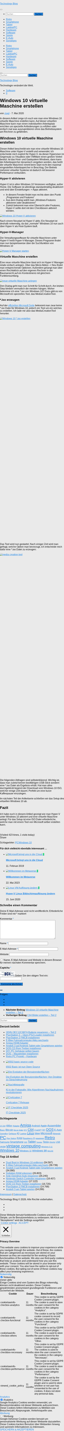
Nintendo (56, 1134)
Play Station (11, 1138)
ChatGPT (38, 1130)
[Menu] (1, 9)
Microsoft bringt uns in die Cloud (24, 860)
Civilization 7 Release (17, 1102)
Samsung (4, 1142)
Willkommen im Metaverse (20, 877)
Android (36, 1125)
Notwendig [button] (5, 1274)
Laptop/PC (11, 27)
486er (9, 1125)
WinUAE (50, 1151)
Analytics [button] (5, 1397)
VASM (3, 1146)
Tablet (9, 24)
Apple (43, 1125)
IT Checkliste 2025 (16, 1112)
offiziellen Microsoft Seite (21, 305)
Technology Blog (9, 3)
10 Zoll (3, 1126)
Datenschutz (20, 1194)
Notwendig (9, 1277)
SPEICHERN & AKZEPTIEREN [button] (17, 1429)
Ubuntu (52, 1142)
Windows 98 (39, 1150)
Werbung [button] (5, 1413)
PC (17, 842)
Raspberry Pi (29, 1138)
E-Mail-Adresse (9, 949)
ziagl (7, 113)
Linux (30, 1133)
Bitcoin (9, 1129)
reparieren (40, 1138)
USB (58, 1142)
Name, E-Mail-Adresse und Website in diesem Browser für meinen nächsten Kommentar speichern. (31, 961)
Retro (9, 19)
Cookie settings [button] (9, 1223)
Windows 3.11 (47, 1147)
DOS (50, 1129)
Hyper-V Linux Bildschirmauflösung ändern (30, 893)
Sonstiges (11, 40)
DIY (44, 1130)
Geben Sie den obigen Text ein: (31, 975)
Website (4, 954)
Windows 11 (26, 1151)
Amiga (25, 1125)
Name (4, 943)
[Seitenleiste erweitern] (1, 990)
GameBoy (4, 1134)
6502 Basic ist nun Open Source (23, 1067)
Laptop (23, 1133)
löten (37, 1133)
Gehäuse (12, 1134)
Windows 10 (25, 842)
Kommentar (7, 918)
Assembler (54, 1125)
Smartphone (12, 22)
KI (18, 1133)
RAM (19, 1138)
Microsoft (46, 1133)
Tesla (46, 1141)
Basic (2, 1130)
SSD (25, 1142)
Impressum (6, 1194)
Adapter (16, 1126)
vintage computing (23, 1146)
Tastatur (39, 1142)
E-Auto (9, 38)
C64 (31, 1129)
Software (10, 32)
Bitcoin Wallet (18, 1130)
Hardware (11, 30)
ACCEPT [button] (24, 1223)
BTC (25, 1130)
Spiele (9, 35)
